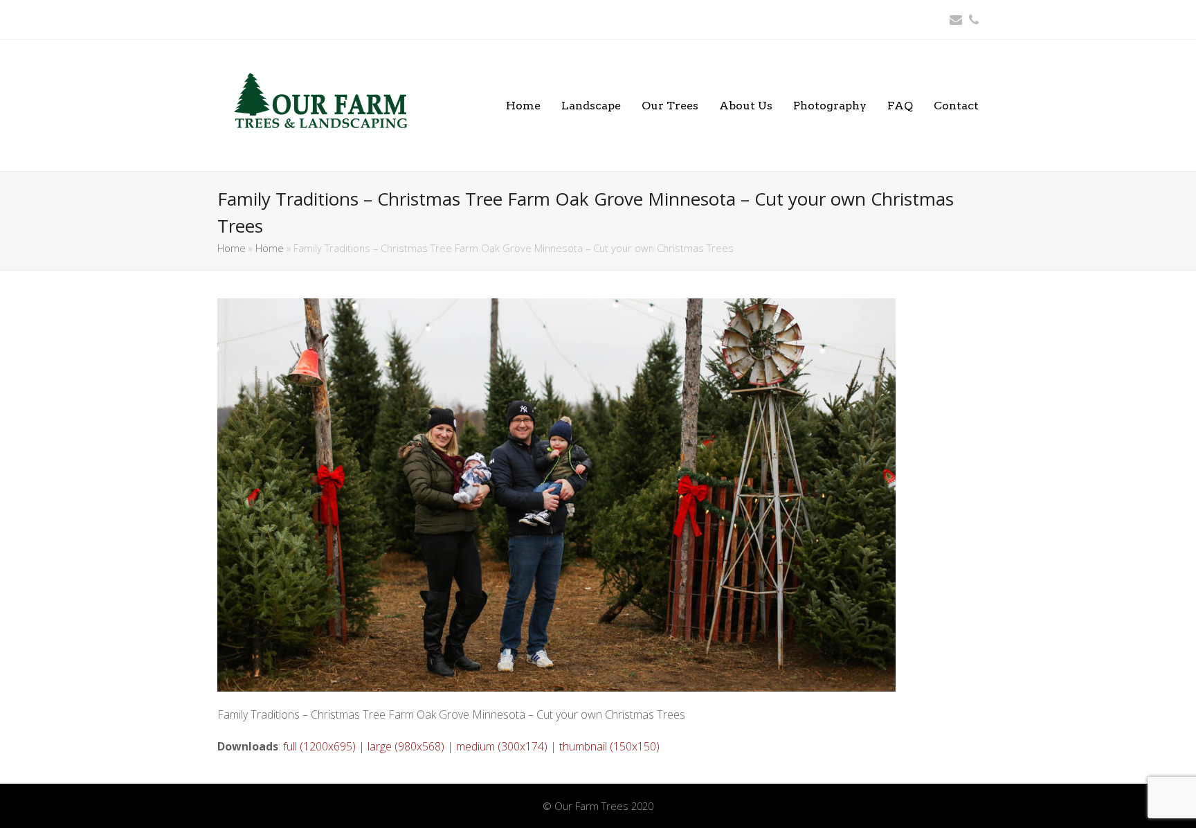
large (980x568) (406, 746)
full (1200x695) (319, 746)
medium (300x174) (501, 746)
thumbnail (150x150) (609, 746)
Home (231, 248)
